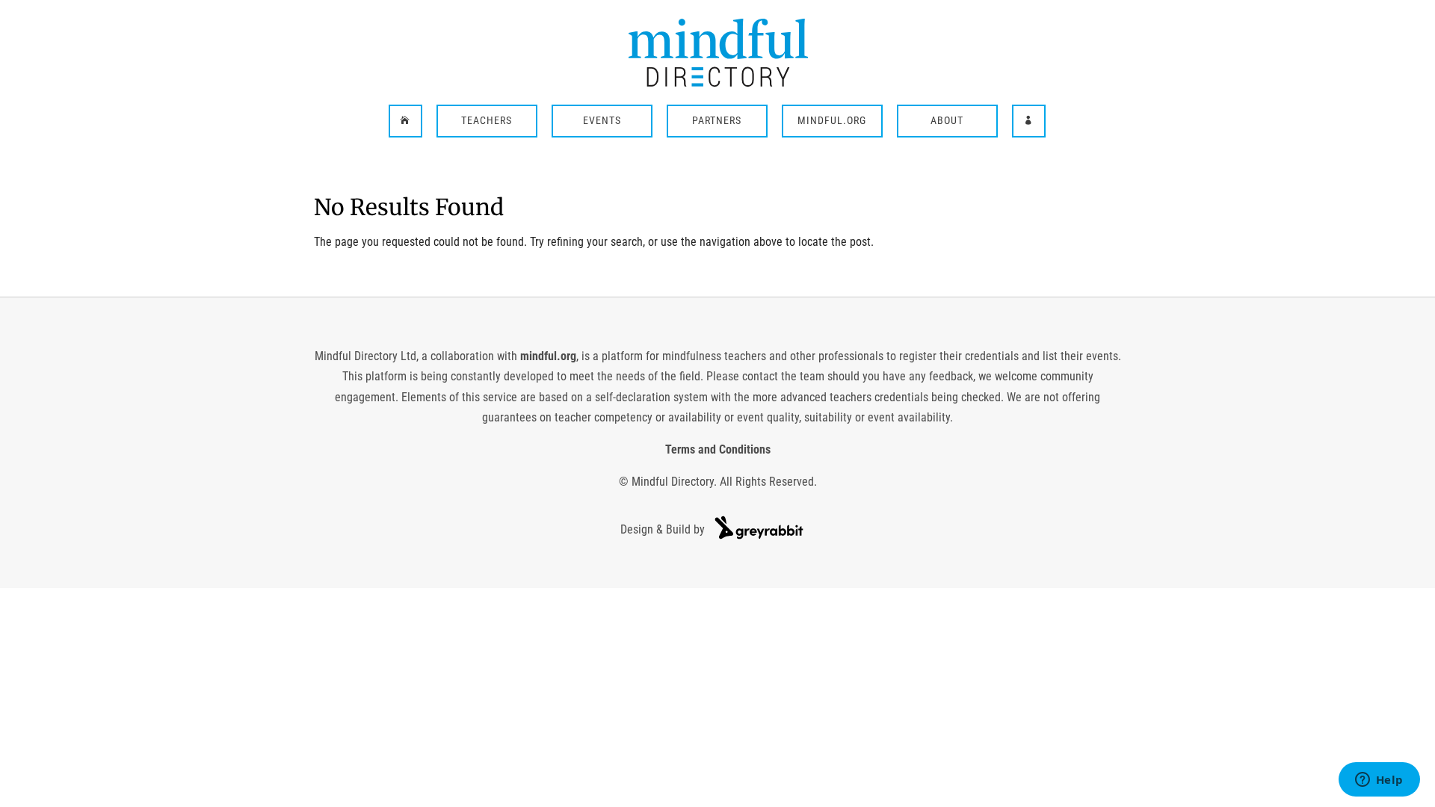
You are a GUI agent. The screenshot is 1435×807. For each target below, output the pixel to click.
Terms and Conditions (718, 449)
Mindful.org (831, 121)
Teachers (486, 121)
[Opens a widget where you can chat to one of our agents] (1379, 781)
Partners (716, 121)
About (947, 121)
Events (602, 121)
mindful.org (548, 356)
